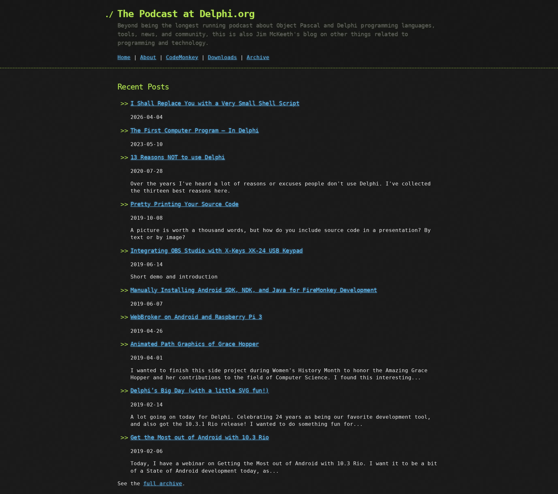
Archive (258, 57)
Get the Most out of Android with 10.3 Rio (199, 437)
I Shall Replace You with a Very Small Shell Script (214, 103)
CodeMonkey (182, 57)
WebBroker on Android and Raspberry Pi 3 (196, 316)
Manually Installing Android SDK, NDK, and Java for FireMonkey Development (253, 290)
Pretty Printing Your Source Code (184, 204)
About (148, 57)
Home (124, 57)
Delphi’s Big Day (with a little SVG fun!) (199, 390)
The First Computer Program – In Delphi (194, 130)
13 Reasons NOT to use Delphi (177, 157)
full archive (162, 483)
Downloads (222, 57)
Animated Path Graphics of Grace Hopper (194, 344)
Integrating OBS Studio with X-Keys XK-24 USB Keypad (216, 250)
